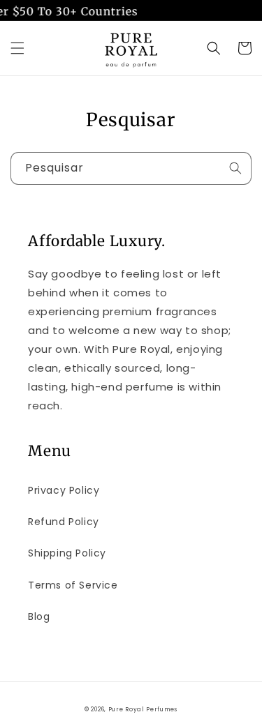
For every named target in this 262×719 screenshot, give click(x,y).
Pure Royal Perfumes (142, 709)
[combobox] (131, 168)
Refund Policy (63, 522)
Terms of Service (73, 585)
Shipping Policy (67, 553)
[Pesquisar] (235, 168)
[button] (17, 48)
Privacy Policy (63, 490)
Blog (39, 616)
